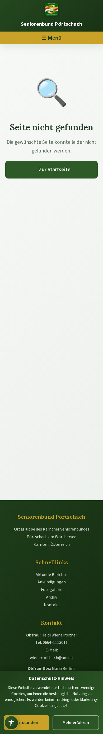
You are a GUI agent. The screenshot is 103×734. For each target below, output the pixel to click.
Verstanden (26, 722)
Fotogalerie (51, 590)
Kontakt (51, 605)
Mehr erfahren (76, 723)
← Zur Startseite (51, 169)
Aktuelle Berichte (51, 575)
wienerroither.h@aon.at (51, 658)
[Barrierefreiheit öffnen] (11, 722)
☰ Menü (51, 38)
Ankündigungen (52, 582)
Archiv (51, 597)
